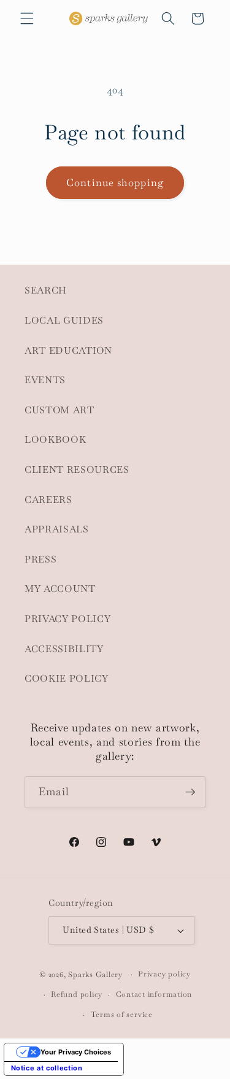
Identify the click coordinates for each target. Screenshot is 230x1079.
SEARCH (46, 290)
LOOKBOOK (55, 440)
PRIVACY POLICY (67, 619)
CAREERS (48, 500)
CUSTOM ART (59, 410)
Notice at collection (47, 1068)
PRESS (40, 559)
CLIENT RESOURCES (77, 470)
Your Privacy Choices (75, 1052)
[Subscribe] (190, 792)
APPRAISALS (57, 529)
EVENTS (45, 380)
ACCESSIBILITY (64, 649)
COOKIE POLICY (67, 678)
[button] (27, 18)
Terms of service (122, 1014)
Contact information (154, 994)
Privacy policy (164, 974)
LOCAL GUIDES (64, 320)
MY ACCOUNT (60, 589)
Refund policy (76, 994)
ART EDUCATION (68, 351)
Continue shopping (115, 182)
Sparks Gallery (95, 975)
